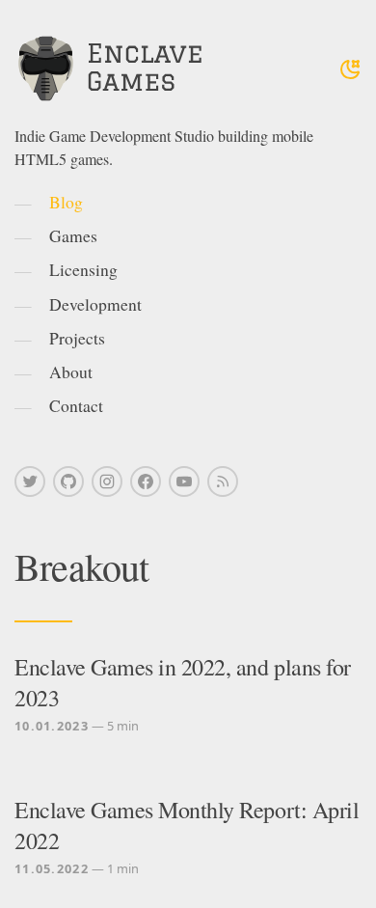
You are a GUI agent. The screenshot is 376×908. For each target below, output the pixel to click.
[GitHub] (68, 481)
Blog (66, 201)
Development (95, 304)
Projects (77, 337)
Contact (76, 405)
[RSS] (222, 481)
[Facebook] (145, 481)
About (71, 371)
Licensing (83, 269)
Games (73, 235)
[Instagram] (107, 481)
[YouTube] (184, 481)
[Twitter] (29, 481)
